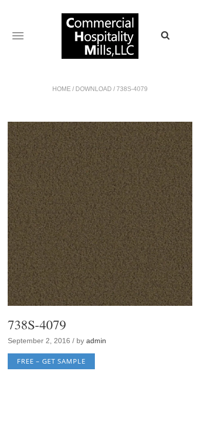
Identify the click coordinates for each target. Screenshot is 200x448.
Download (93, 89)
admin (96, 341)
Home (61, 89)
